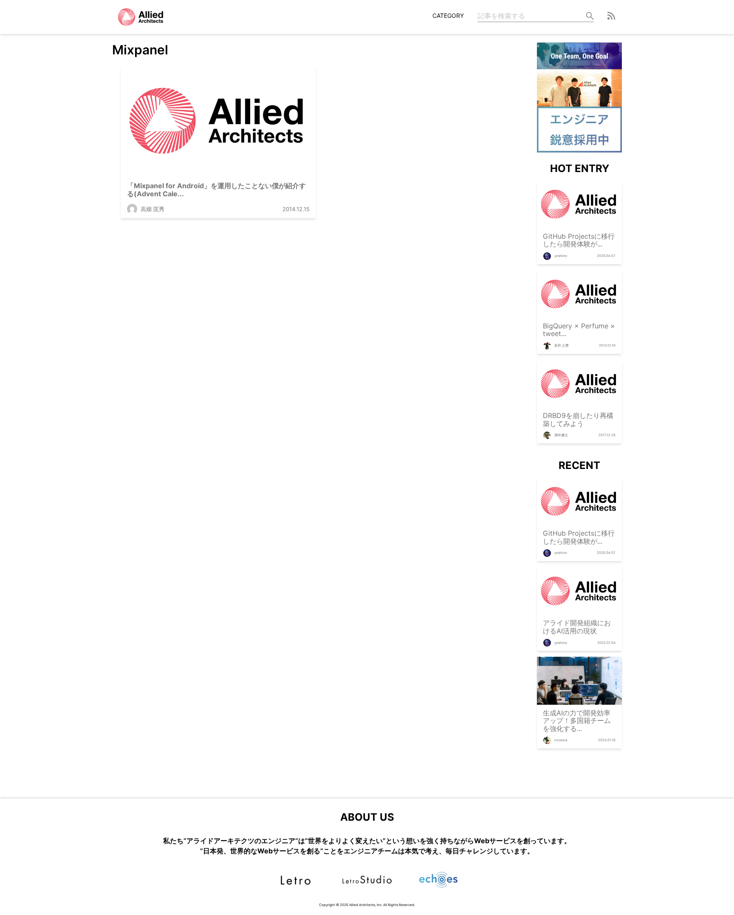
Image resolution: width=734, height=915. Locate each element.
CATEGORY (448, 15)
